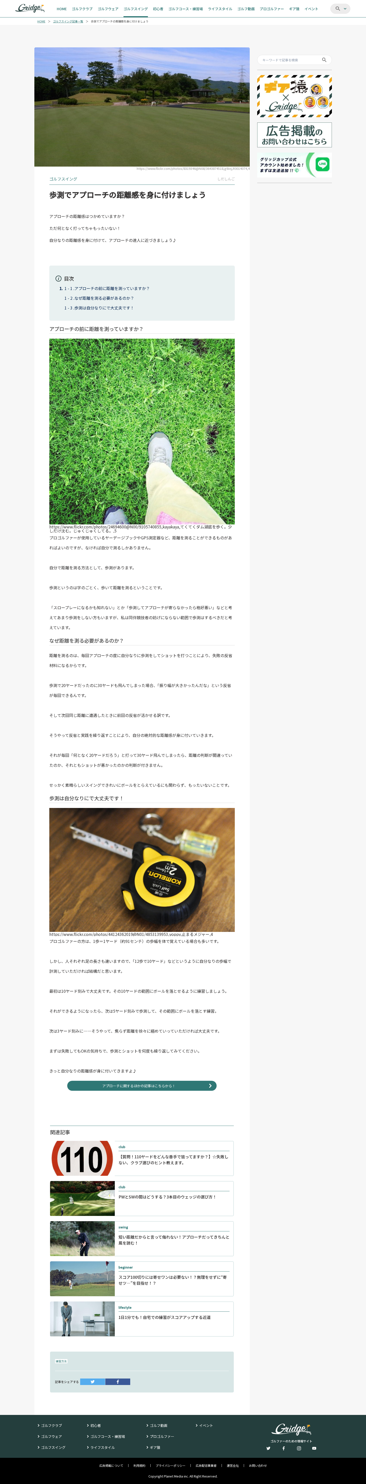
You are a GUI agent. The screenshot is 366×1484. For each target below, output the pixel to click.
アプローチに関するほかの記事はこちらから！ (139, 1085)
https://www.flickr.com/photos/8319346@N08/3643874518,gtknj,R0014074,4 (193, 168)
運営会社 (233, 1465)
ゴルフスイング (53, 1447)
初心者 (95, 1425)
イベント (206, 1425)
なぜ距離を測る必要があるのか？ (104, 298)
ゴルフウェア (51, 1436)
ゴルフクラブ (51, 1425)
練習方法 (61, 1361)
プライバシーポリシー (170, 1465)
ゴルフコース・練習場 (107, 1436)
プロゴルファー (162, 1436)
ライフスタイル (102, 1447)
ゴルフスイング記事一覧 (68, 21)
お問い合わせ (258, 1465)
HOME (41, 21)
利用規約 (139, 1465)
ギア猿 (155, 1447)
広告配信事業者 (206, 1465)
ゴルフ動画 (158, 1425)
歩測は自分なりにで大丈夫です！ (104, 308)
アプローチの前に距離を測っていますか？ (112, 288)
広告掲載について (111, 1465)
